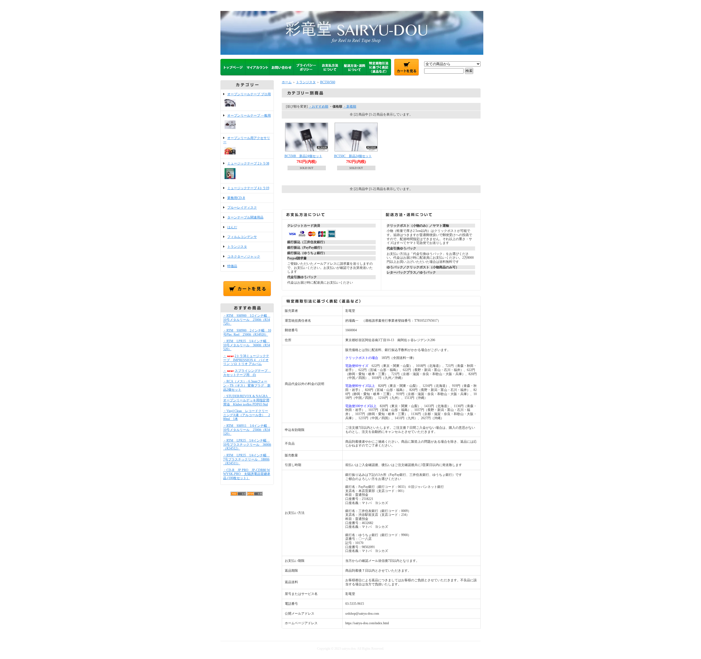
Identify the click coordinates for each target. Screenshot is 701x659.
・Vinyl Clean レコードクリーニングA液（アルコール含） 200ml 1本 (246, 415)
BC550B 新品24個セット (303, 156)
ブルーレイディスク (242, 207)
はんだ (232, 227)
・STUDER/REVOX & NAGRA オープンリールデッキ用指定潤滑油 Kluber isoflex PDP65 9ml (247, 400)
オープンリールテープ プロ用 (249, 94)
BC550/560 (327, 82)
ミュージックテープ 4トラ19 (248, 188)
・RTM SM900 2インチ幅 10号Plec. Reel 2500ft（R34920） (247, 332)
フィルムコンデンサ (242, 237)
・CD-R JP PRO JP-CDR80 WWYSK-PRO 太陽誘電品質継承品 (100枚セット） (246, 474)
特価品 (232, 266)
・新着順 (349, 106)
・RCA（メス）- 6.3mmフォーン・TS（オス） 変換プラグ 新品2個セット (247, 385)
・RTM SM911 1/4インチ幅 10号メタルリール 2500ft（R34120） (246, 430)
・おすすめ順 (318, 106)
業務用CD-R (236, 198)
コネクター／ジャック (243, 256)
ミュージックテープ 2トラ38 (248, 163)
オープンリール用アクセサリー (246, 140)
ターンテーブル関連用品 (245, 217)
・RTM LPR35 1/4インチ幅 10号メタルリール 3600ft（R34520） (246, 345)
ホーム (287, 82)
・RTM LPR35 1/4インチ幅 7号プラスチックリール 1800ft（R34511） (246, 459)
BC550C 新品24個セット (353, 156)
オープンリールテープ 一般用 (249, 115)
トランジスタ (237, 247)
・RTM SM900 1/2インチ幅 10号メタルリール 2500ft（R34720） (246, 320)
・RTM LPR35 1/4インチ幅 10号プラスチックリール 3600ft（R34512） (247, 444)
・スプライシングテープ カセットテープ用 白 (247, 373)
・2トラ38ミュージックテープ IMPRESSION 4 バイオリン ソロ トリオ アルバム (246, 360)
